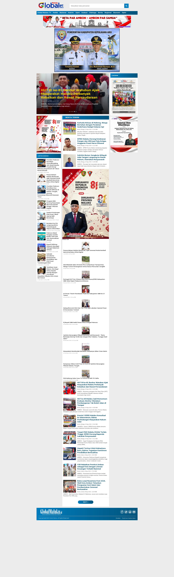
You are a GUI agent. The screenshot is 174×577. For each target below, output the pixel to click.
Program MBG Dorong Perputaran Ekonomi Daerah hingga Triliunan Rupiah (53, 204)
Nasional (63, 12)
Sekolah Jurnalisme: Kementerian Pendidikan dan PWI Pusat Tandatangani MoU (47, 258)
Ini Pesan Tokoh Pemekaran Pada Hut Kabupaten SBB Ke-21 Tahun (84, 294)
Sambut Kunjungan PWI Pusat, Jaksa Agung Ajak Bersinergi (53, 215)
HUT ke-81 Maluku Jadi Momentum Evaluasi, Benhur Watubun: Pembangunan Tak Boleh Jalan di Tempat (33, 92)
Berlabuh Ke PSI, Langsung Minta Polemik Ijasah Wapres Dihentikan (53, 226)
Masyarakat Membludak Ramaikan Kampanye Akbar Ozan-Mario (85, 351)
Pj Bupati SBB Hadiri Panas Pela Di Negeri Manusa (80, 322)
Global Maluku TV (44, 12)
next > (85, 502)
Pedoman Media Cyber (129, 518)
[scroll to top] (167, 574)
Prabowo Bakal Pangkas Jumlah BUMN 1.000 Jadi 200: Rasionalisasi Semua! (52, 236)
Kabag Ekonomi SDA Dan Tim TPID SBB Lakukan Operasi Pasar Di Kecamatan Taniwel (85, 309)
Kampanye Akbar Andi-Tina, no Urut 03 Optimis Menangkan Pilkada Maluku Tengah (83, 365)
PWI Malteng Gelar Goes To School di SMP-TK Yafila (81, 378)
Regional (108, 12)
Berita (100, 12)
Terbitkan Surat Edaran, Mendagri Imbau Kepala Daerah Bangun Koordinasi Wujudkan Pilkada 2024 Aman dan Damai (47, 272)
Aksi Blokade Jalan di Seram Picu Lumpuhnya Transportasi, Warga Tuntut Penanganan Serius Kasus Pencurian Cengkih (84, 265)
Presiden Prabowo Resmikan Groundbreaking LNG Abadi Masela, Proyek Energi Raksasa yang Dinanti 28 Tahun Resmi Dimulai (48, 165)
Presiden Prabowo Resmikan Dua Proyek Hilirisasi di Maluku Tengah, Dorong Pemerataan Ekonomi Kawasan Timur (48, 191)
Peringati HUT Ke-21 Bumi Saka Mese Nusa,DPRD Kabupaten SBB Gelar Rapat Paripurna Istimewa (84, 280)
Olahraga (92, 12)
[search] (126, 6)
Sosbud (84, 12)
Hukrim (71, 12)
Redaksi (118, 518)
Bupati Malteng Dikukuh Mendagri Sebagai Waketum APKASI (52, 247)
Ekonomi (116, 12)
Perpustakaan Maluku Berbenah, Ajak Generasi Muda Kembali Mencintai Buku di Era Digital (53, 178)
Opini (77, 12)
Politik (55, 12)
